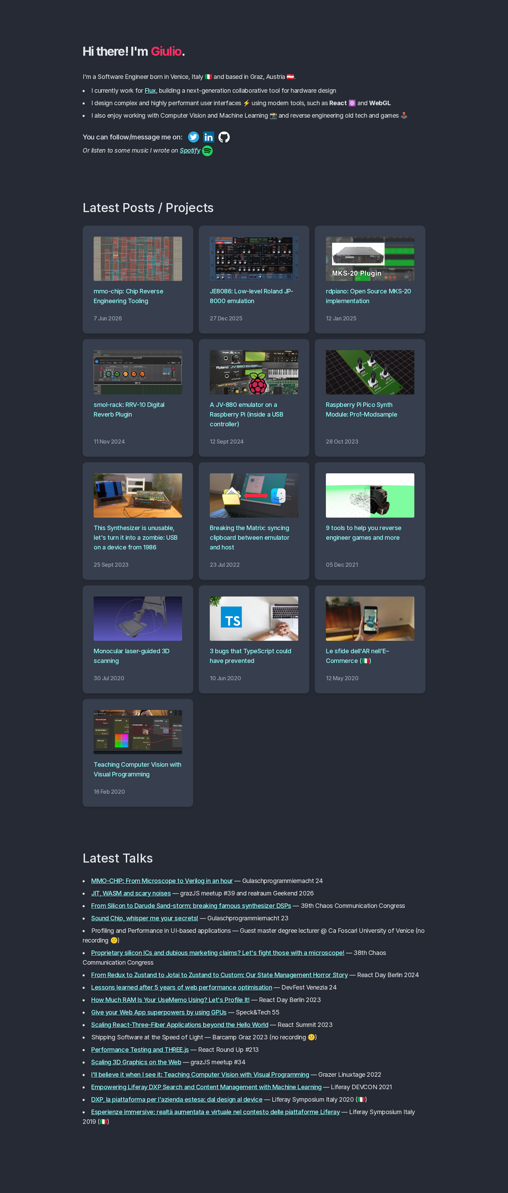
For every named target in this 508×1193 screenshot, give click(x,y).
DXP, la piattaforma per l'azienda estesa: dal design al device (176, 1099)
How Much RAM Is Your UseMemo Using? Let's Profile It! (170, 999)
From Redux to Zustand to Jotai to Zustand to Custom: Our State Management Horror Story (219, 974)
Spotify (190, 150)
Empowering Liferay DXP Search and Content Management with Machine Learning (206, 1087)
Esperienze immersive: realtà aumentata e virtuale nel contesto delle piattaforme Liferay (215, 1111)
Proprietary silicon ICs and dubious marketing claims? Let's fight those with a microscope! (218, 952)
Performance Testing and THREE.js (140, 1049)
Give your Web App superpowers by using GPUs (159, 1012)
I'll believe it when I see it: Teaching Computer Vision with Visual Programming (200, 1074)
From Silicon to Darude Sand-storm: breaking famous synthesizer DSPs (191, 905)
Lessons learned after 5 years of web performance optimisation (181, 987)
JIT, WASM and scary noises (131, 893)
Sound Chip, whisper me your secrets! (144, 918)
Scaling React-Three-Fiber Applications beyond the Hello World (180, 1024)
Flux (150, 90)
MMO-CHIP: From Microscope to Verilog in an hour (162, 880)
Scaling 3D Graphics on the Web (136, 1062)
